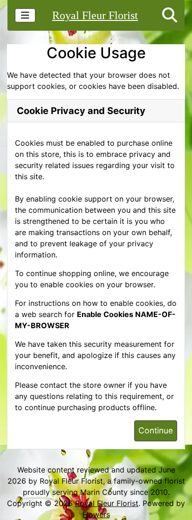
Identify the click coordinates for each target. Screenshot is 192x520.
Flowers (96, 514)
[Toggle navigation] (25, 15)
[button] (169, 15)
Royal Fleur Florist (95, 15)
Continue (155, 430)
